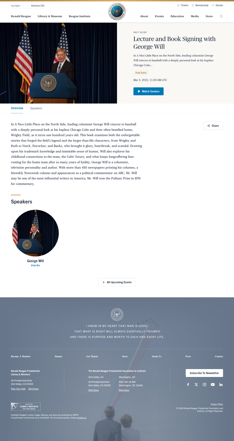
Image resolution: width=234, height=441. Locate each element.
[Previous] (24, 6)
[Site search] (221, 16)
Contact (219, 356)
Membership (201, 5)
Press (188, 356)
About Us (156, 356)
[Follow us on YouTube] (213, 384)
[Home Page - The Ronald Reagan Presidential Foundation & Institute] (117, 12)
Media (195, 16)
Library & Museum (50, 16)
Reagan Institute (79, 16)
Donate (219, 5)
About (144, 16)
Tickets (184, 5)
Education (177, 16)
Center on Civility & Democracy (47, 5)
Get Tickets (92, 356)
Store (209, 16)
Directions (33, 388)
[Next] (28, 6)
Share (215, 125)
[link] (17, 108)
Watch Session (150, 91)
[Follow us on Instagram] (204, 384)
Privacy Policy (217, 404)
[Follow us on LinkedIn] (221, 384)
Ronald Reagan (21, 16)
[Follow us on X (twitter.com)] (196, 384)
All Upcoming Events (119, 282)
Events (159, 16)
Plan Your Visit (18, 388)
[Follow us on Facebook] (188, 384)
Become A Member (21, 356)
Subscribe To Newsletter (204, 373)
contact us (81, 417)
